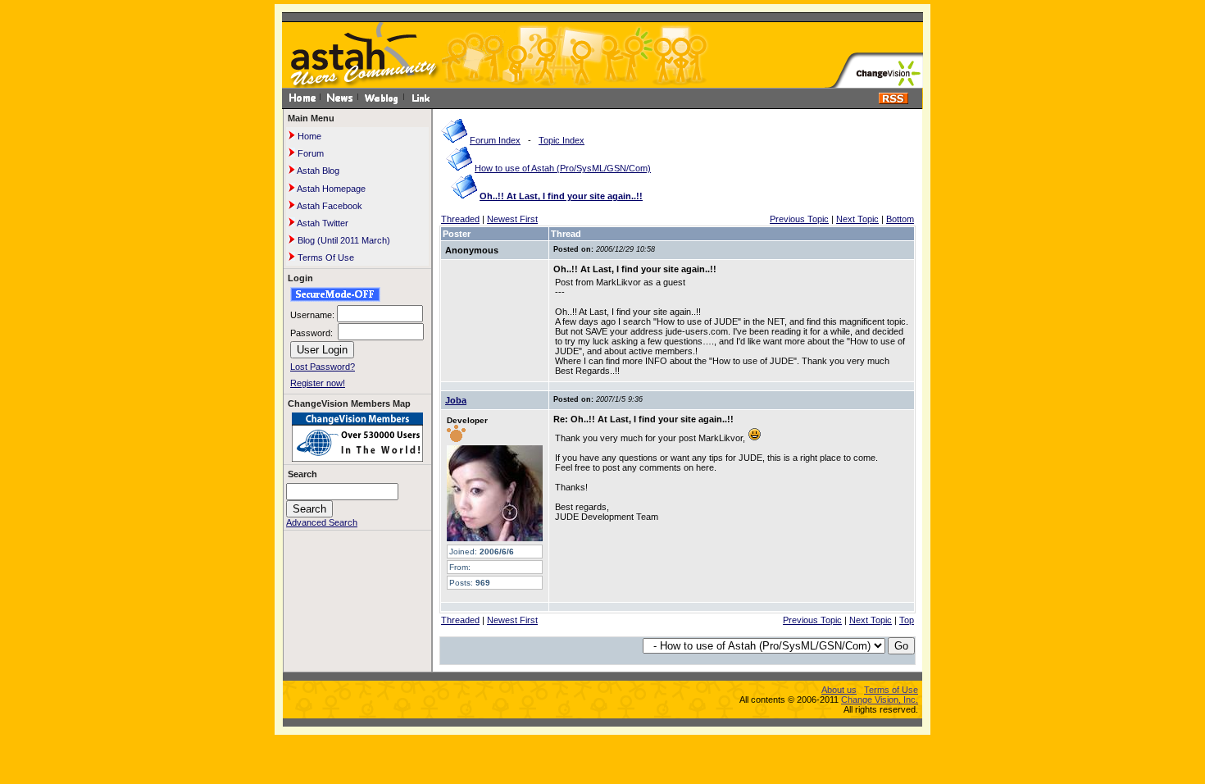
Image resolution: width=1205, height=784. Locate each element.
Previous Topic (799, 219)
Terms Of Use (324, 257)
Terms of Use (891, 690)
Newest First (512, 219)
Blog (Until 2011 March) (342, 240)
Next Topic (857, 219)
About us (839, 690)
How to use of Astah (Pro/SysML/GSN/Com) (563, 168)
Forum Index (495, 140)
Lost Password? (322, 366)
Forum (309, 153)
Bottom (900, 219)
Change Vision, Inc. (879, 699)
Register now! (317, 383)
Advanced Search (321, 522)
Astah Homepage (330, 189)
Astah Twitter (321, 223)
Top (906, 620)
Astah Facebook (328, 206)
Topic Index (561, 140)
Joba (455, 400)
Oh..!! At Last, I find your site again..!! (561, 196)
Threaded (460, 219)
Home (308, 136)
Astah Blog (317, 170)
